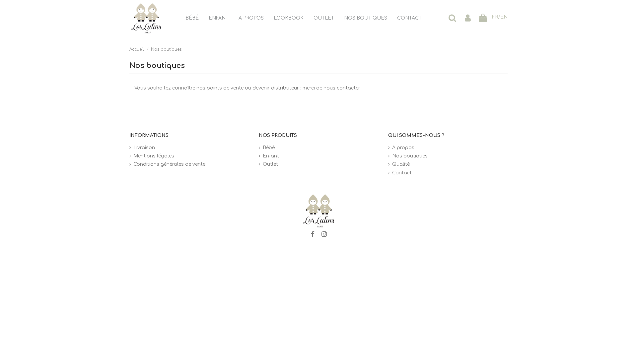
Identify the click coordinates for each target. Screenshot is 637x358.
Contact (402, 172)
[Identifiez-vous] (467, 18)
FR (495, 17)
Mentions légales (153, 155)
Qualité (401, 164)
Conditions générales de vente (169, 164)
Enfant (271, 155)
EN (504, 17)
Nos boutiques (410, 155)
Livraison (144, 147)
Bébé (269, 147)
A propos (403, 147)
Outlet (270, 164)
